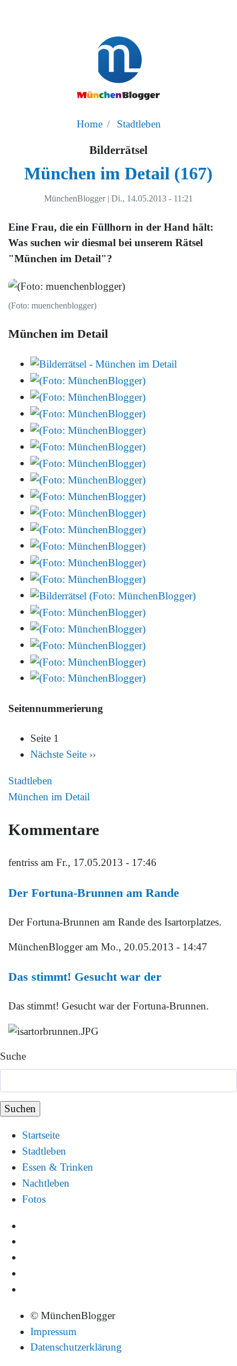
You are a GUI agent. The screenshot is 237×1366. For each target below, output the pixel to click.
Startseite (41, 1135)
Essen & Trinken (57, 1167)
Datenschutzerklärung (76, 1347)
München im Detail (49, 796)
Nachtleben (45, 1183)
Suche (13, 1056)
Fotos (34, 1199)
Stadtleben (139, 124)
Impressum (53, 1331)
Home (90, 124)
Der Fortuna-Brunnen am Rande (93, 893)
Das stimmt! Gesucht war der (84, 977)
